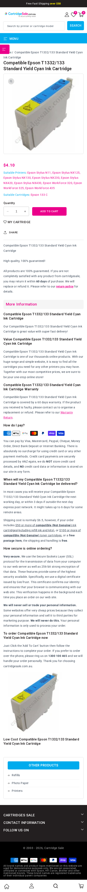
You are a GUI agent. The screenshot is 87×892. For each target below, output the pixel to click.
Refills (16, 775)
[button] (81, 14)
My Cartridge (19, 222)
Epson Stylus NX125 (66, 172)
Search (75, 25)
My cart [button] (81, 886)
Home (6, 886)
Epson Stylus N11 (39, 172)
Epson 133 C (39, 194)
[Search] (56, 886)
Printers (17, 790)
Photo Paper (20, 783)
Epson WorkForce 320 (57, 183)
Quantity (9, 203)
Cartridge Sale (54, 848)
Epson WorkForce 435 (40, 188)
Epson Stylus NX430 (27, 183)
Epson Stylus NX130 (17, 177)
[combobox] (34, 25)
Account (31, 886)
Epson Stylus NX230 (45, 177)
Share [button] (13, 232)
